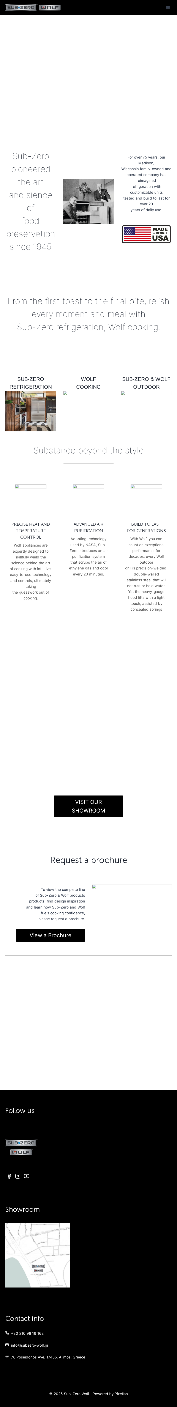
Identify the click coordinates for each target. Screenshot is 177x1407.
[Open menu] (168, 7)
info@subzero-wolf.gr (29, 1345)
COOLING (56, 136)
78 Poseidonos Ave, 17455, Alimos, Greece (48, 1357)
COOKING (142, 136)
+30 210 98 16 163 (27, 1333)
